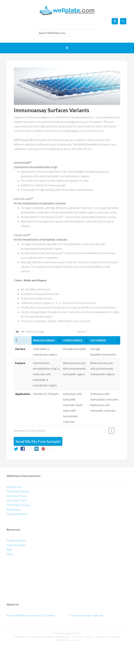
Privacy (89, 637)
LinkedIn (98, 615)
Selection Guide (16, 545)
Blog (9, 549)
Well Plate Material (18, 491)
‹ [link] (105, 430)
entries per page (34, 331)
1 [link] (111, 430)
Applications (14, 509)
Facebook (75, 615)
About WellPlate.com (19, 615)
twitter (50, 615)
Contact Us (39, 615)
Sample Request (16, 540)
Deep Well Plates (17, 514)
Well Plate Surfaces (18, 505)
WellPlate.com (67, 10)
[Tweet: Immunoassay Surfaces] (16, 449)
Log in (75, 640)
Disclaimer (112, 637)
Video (10, 554)
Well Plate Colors (17, 500)
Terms (99, 637)
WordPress (62, 640)
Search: (81, 331)
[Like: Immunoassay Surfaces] (23, 449)
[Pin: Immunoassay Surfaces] (43, 449)
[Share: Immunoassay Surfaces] (36, 449)
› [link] (117, 430)
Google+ (87, 615)
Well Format (14, 486)
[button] (16, 340)
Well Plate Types (17, 495)
